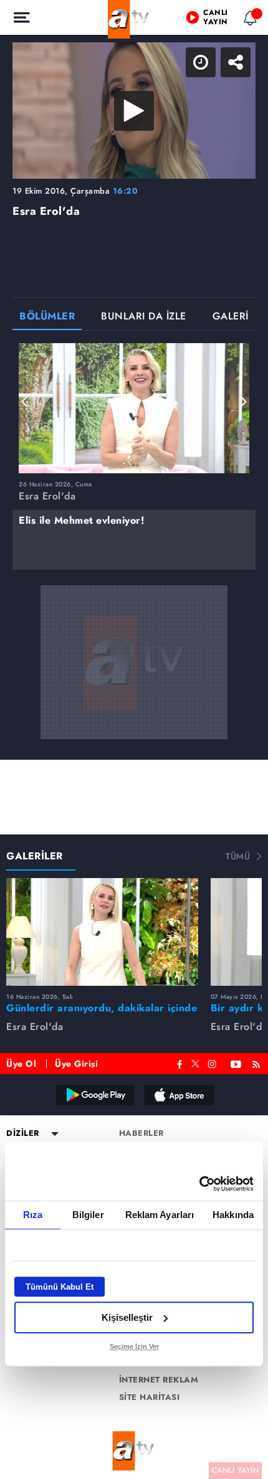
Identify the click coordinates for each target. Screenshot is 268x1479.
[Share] (248, 20)
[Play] (134, 740)
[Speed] (213, 20)
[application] (134, 739)
